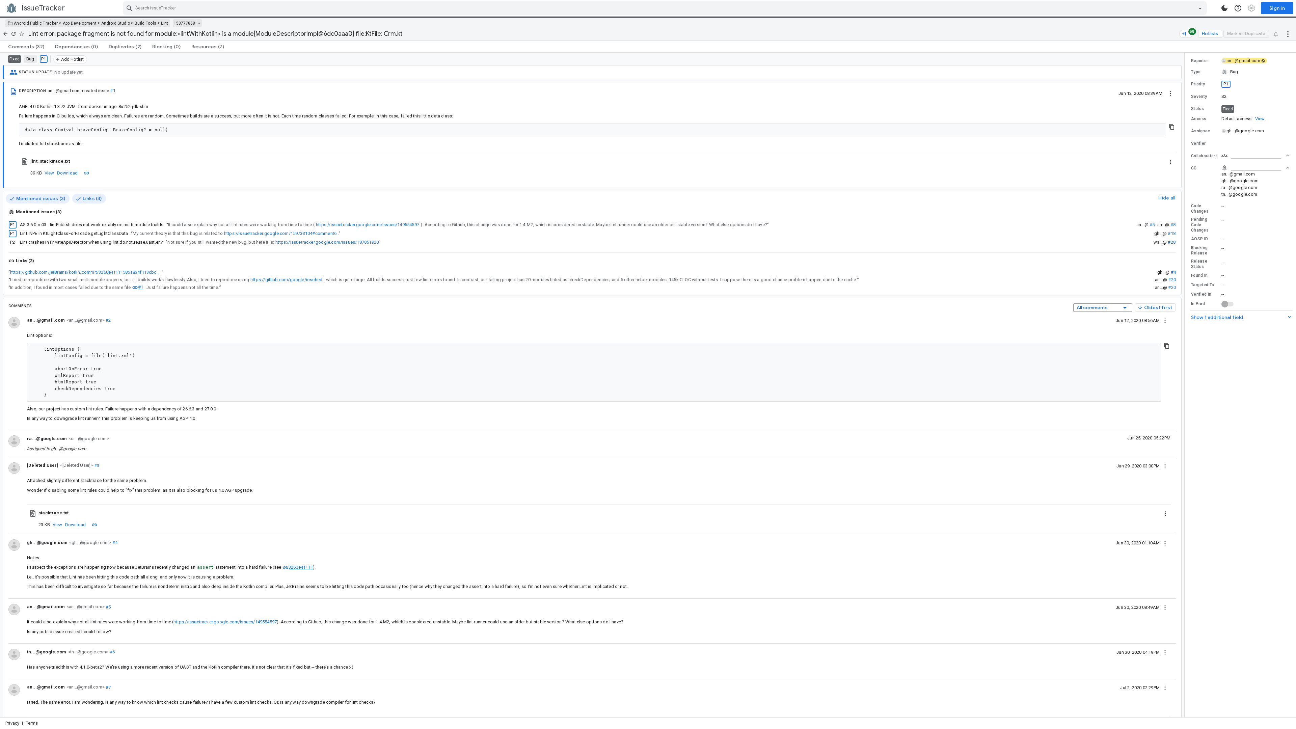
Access (1199, 118)
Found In (1199, 275)
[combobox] (665, 8)
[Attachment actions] (1170, 161)
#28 (1172, 242)
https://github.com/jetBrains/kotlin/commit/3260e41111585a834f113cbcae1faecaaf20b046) (86, 272)
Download (67, 173)
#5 (1152, 224)
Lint (164, 23)
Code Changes (1200, 209)
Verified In (1201, 294)
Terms (32, 723)
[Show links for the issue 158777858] (199, 23)
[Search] (130, 8)
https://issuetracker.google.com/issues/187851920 (327, 242)
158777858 (184, 23)
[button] (75, 465)
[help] (1238, 8)
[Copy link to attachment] (86, 173)
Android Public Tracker (36, 23)
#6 (111, 651)
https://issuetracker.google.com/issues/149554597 (367, 224)
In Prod (1198, 303)
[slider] (1185, 385)
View (49, 173)
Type (1195, 72)
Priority (1198, 84)
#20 (1172, 279)
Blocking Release (1199, 250)
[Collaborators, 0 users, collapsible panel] (1255, 156)
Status (1197, 108)
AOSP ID (1199, 239)
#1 (112, 90)
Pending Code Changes (1200, 225)
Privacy (12, 723)
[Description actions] (1170, 93)
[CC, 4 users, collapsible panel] (1255, 168)
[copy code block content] (1172, 127)
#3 (96, 465)
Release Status (1199, 264)
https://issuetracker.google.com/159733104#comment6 (280, 233)
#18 (1172, 233)
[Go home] (5, 34)
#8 (1173, 224)
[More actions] (1287, 33)
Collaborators (1204, 156)
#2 (108, 320)
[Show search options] (1200, 8)
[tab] (26, 46)
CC (1194, 168)
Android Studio (115, 23)
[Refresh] (13, 34)
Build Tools (145, 23)
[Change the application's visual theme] (1224, 8)
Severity (1199, 96)
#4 (1173, 272)
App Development (80, 23)
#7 (108, 687)
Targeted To (1202, 284)
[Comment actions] (1165, 320)
